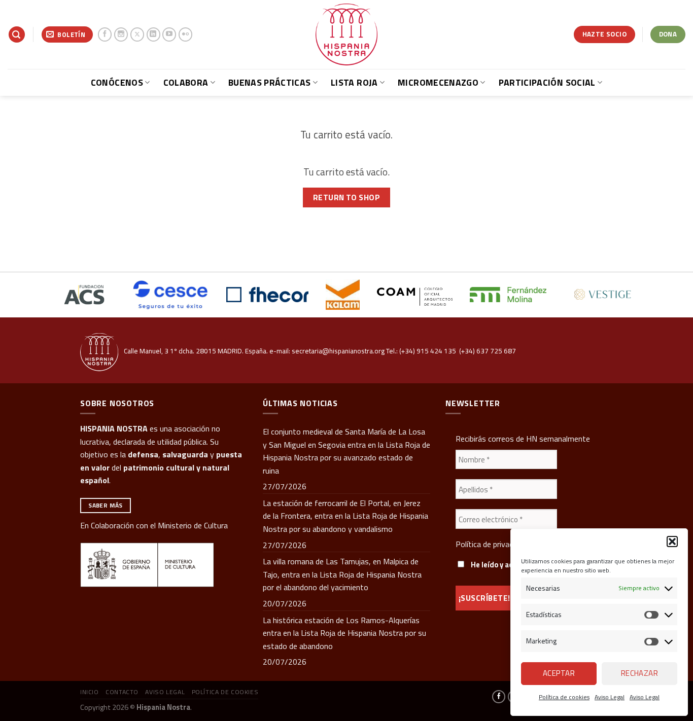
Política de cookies (564, 697)
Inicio (89, 692)
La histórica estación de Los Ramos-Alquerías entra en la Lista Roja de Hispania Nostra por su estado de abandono (344, 633)
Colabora (186, 82)
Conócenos (117, 82)
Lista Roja (354, 82)
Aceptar (559, 673)
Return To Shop (346, 197)
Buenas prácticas (269, 82)
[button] (672, 541)
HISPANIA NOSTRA (114, 428)
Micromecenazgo (438, 82)
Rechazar (640, 673)
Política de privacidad (491, 544)
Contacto (122, 692)
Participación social (547, 82)
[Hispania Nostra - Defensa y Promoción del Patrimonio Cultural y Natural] (346, 34)
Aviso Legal (610, 697)
